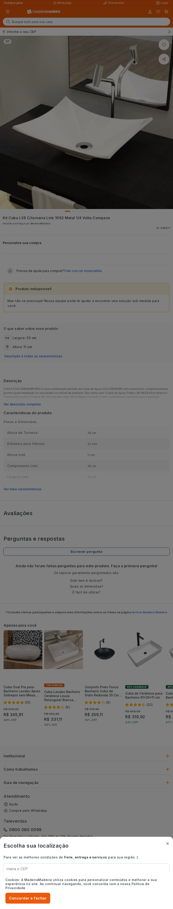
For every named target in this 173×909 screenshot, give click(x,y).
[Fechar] (167, 843)
